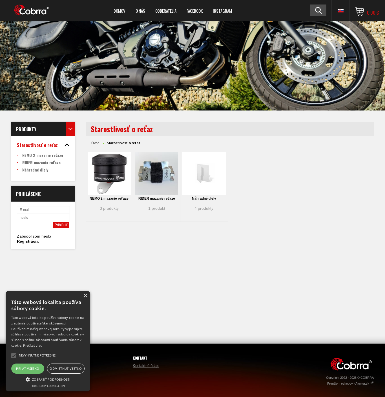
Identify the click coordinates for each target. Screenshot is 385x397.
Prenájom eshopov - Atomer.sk (348, 383)
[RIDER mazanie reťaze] (156, 173)
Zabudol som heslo (34, 236)
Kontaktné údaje (146, 366)
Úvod (95, 143)
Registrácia (28, 241)
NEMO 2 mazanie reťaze (109, 198)
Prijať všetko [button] (27, 368)
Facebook (195, 11)
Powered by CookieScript (48, 386)
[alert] (48, 341)
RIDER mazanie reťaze (156, 198)
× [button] (85, 296)
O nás (140, 11)
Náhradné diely (204, 198)
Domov (119, 11)
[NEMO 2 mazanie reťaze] (109, 173)
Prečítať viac (32, 345)
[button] (48, 379)
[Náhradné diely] (203, 173)
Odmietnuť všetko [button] (66, 368)
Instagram (222, 11)
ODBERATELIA (165, 11)
